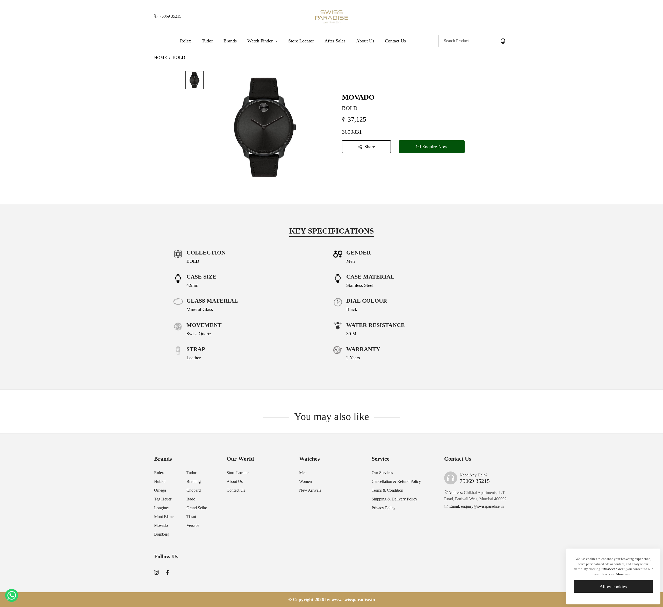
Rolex (159, 472)
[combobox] (473, 41)
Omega (160, 490)
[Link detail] (156, 572)
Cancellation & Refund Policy (396, 481)
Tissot (191, 516)
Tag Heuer (162, 499)
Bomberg (161, 534)
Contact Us (236, 490)
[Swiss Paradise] (331, 16)
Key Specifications (331, 231)
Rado (190, 499)
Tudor (191, 472)
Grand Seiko (196, 508)
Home (160, 57)
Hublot (159, 481)
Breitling (193, 481)
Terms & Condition (387, 490)
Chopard (193, 490)
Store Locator (238, 472)
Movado (161, 525)
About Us (235, 481)
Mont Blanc (164, 516)
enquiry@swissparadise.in (476, 506)
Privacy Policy (383, 508)
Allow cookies (613, 586)
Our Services (382, 472)
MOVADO (358, 97)
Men (303, 472)
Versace (192, 525)
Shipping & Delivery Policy (394, 499)
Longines (161, 508)
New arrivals (310, 490)
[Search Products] (503, 41)
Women (305, 481)
